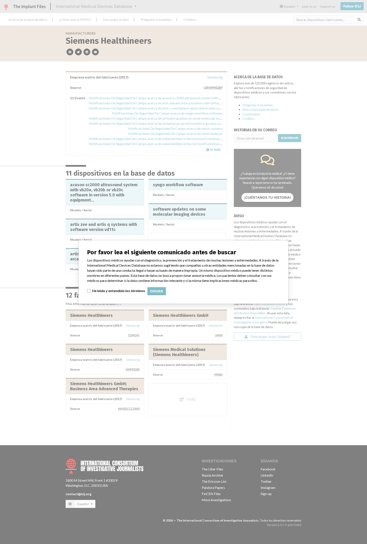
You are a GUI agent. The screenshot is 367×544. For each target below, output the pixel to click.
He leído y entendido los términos (118, 291)
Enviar (156, 291)
